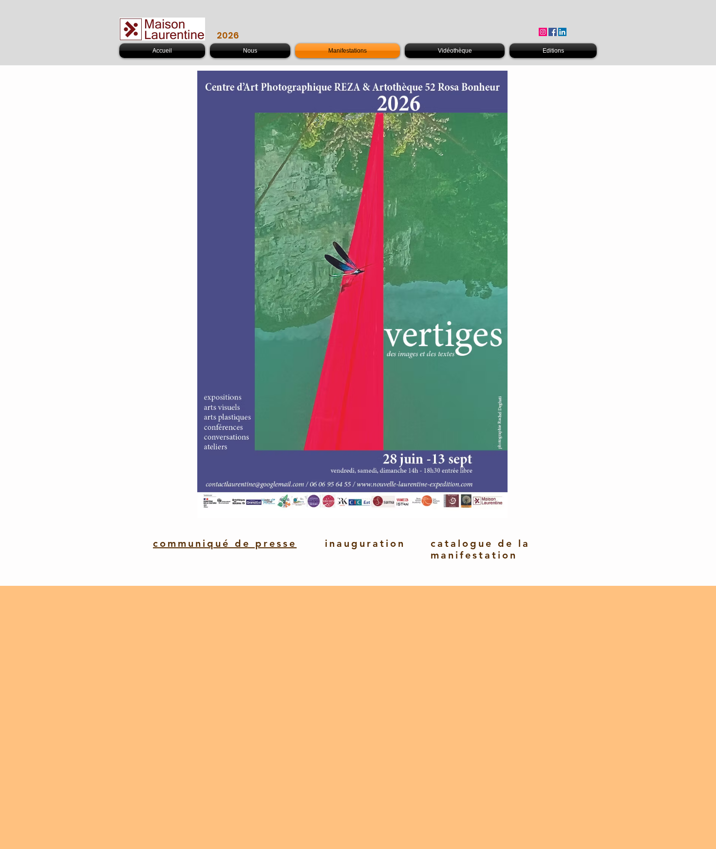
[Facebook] (552, 32)
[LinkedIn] (562, 32)
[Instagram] (543, 32)
